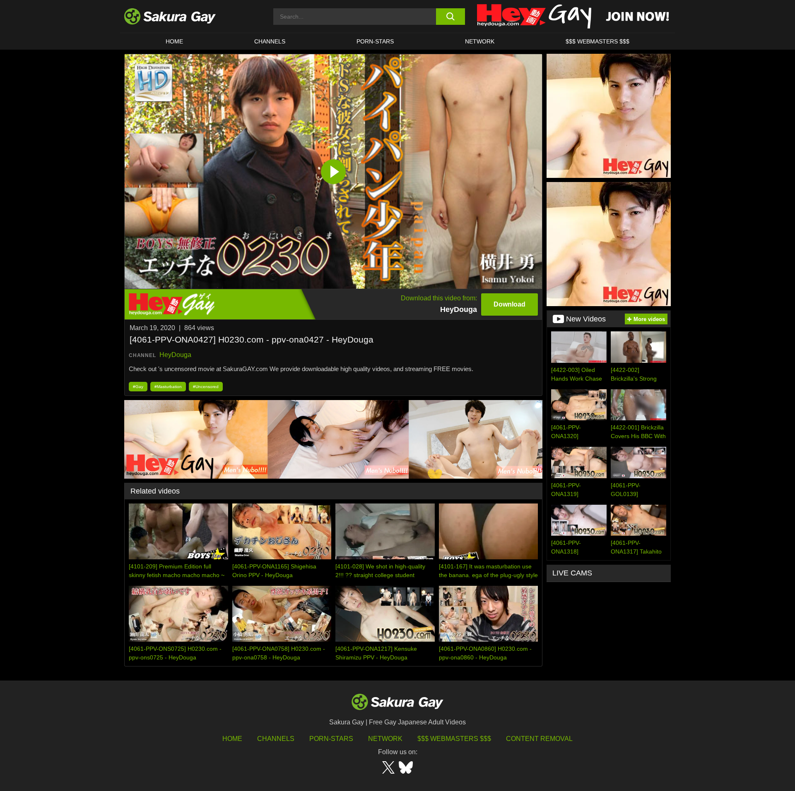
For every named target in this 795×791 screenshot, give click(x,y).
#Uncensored (206, 386)
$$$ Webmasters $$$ (454, 738)
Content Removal (539, 738)
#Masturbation (168, 386)
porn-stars (375, 41)
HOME (174, 41)
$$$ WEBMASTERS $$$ (597, 41)
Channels (269, 41)
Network (479, 41)
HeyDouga (175, 354)
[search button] (450, 16)
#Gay (138, 386)
